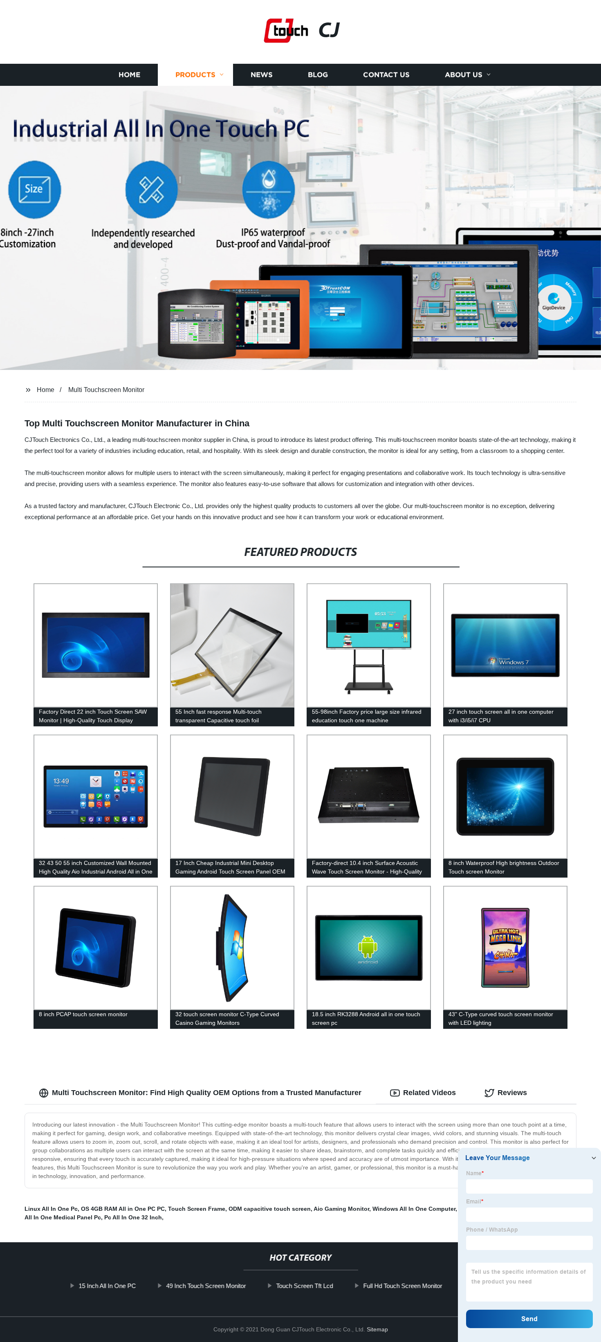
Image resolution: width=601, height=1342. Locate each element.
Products (195, 74)
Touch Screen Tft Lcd (304, 1285)
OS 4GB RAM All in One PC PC (123, 1208)
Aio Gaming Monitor (341, 1208)
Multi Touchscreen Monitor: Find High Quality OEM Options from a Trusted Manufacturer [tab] (206, 1093)
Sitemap (377, 1329)
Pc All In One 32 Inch (133, 1217)
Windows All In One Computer (413, 1208)
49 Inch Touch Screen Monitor (206, 1285)
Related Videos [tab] (429, 1093)
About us (463, 74)
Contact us (386, 74)
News (262, 74)
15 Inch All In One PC (107, 1285)
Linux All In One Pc (51, 1208)
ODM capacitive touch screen (270, 1208)
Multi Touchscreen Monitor (106, 389)
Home (129, 74)
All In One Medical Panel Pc (63, 1217)
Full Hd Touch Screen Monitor (402, 1285)
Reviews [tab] (512, 1093)
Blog (318, 74)
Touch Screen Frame (196, 1208)
